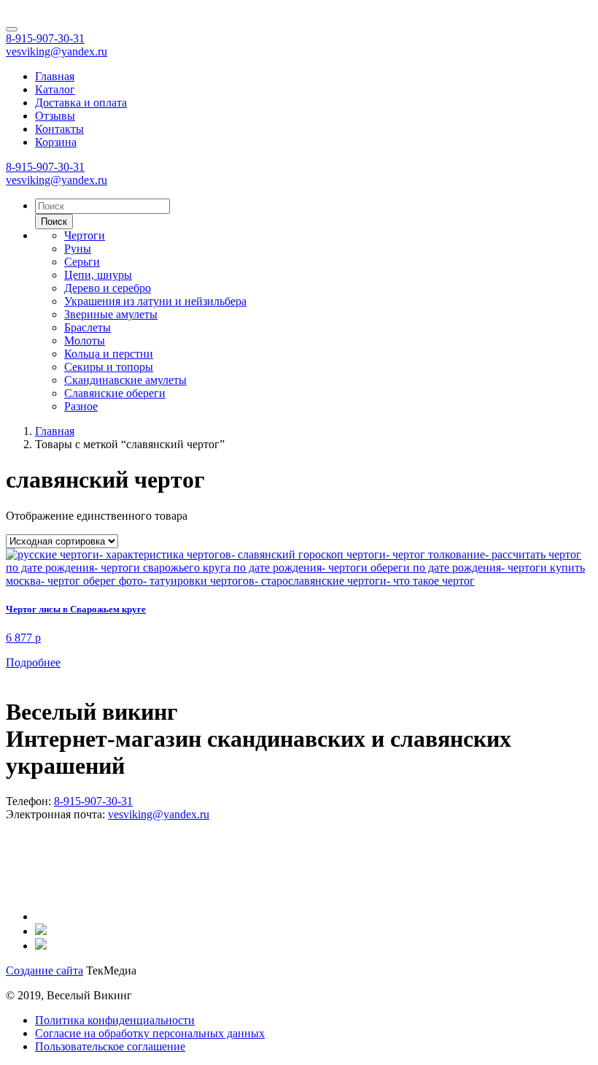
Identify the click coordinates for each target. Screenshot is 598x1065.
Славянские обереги (115, 393)
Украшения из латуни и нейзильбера (155, 301)
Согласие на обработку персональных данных (150, 1033)
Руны (77, 248)
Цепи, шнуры (98, 275)
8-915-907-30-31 (45, 38)
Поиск (54, 221)
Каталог (55, 89)
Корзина (56, 142)
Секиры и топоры (108, 367)
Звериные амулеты (111, 314)
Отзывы (55, 115)
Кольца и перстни (108, 353)
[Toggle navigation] (12, 29)
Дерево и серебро (107, 288)
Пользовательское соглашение (110, 1046)
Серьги (82, 261)
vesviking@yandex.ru (56, 51)
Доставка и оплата (81, 102)
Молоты (84, 340)
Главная (54, 76)
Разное (81, 406)
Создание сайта (44, 970)
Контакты (59, 129)
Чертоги (84, 235)
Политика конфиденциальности (115, 1020)
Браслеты (87, 327)
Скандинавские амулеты (125, 380)
